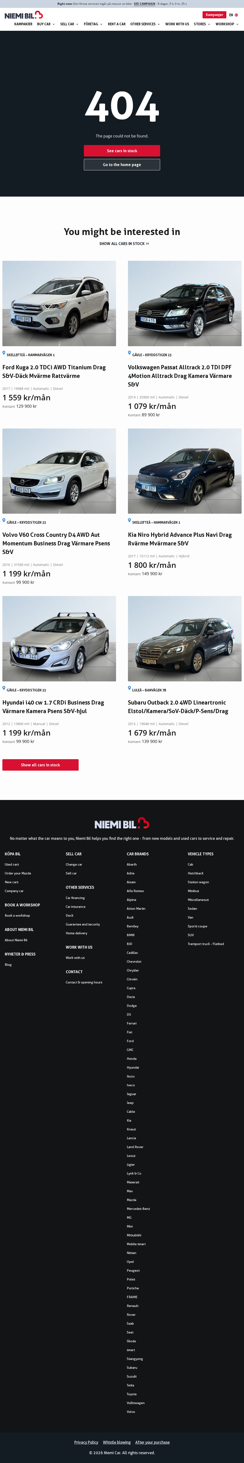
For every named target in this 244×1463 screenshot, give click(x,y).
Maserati (133, 1182)
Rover (131, 1315)
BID (129, 944)
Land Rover (135, 1147)
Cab (190, 864)
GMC (130, 1050)
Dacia (131, 997)
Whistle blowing (117, 1442)
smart (131, 1350)
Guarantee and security (83, 924)
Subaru (132, 1367)
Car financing (75, 898)
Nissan (131, 1253)
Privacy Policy (86, 1442)
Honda (132, 1059)
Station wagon (198, 882)
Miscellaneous (198, 900)
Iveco (131, 1085)
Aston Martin (136, 908)
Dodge (132, 1006)
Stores (200, 24)
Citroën (132, 979)
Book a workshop (17, 915)
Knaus (131, 1129)
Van (190, 917)
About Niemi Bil (16, 940)
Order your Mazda (18, 873)
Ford (130, 1041)
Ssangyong (135, 1359)
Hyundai (133, 1067)
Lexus (131, 1156)
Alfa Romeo (135, 891)
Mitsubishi (134, 1235)
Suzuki (132, 1376)
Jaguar (131, 1094)
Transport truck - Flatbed (206, 944)
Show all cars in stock (122, 243)
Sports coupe (197, 926)
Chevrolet (134, 961)
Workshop (225, 24)
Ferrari (132, 1023)
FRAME (132, 1297)
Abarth (132, 864)
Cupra (131, 988)
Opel (130, 1262)
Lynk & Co (134, 1173)
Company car (14, 891)
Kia (129, 1120)
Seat (130, 1332)
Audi (130, 917)
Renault (132, 1306)
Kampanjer (23, 24)
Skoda (131, 1341)
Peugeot (133, 1270)
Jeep (130, 1103)
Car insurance (76, 907)
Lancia (131, 1138)
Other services (143, 24)
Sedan (192, 908)
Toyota (132, 1394)
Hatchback (195, 873)
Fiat (129, 1032)
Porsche (133, 1288)
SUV (191, 935)
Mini (130, 1226)
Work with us (177, 24)
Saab (130, 1323)
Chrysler (133, 970)
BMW (131, 935)
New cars (11, 882)
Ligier (131, 1164)
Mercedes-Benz (138, 1209)
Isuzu (131, 1076)
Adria (130, 873)
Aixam (131, 882)
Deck (69, 915)
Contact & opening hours (84, 982)
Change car (74, 864)
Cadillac (132, 953)
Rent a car (117, 24)
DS (129, 1014)
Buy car (44, 24)
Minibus (193, 891)
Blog (8, 965)
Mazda (131, 1200)
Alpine (131, 900)
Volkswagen (136, 1403)
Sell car (67, 24)
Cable (131, 1111)
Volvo (131, 1412)
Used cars (12, 864)
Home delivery (76, 933)
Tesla (130, 1385)
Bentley (132, 926)
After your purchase (152, 1442)
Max (130, 1191)
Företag (91, 24)
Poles (131, 1279)
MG (129, 1217)
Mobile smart (136, 1244)
